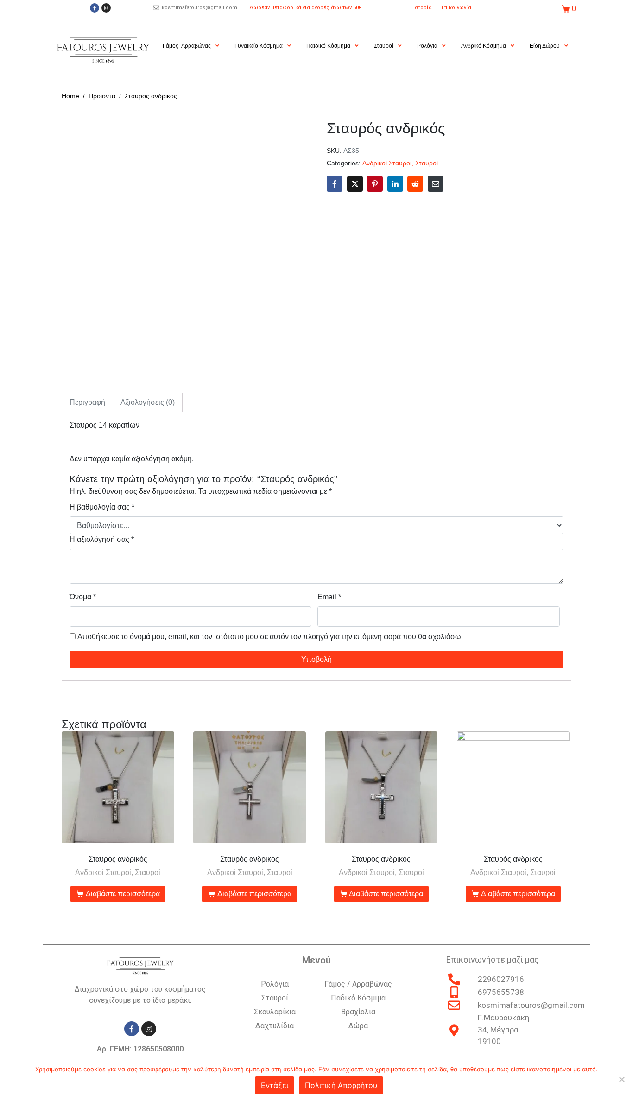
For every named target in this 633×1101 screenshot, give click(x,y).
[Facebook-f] (94, 8)
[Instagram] (106, 8)
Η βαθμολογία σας (102, 507)
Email (329, 597)
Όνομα (83, 597)
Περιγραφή (87, 402)
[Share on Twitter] (355, 184)
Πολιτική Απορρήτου (341, 1085)
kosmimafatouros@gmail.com (199, 8)
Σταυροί (426, 163)
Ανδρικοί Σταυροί (386, 163)
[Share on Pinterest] (375, 184)
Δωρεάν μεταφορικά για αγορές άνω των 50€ (305, 8)
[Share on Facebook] (334, 184)
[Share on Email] (435, 184)
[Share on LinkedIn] (395, 184)
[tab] (87, 402)
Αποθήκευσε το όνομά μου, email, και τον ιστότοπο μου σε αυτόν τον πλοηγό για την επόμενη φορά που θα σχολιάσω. (270, 637)
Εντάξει (274, 1085)
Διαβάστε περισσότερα (123, 894)
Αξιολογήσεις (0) (147, 402)
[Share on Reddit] (415, 184)
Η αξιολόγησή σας (102, 539)
